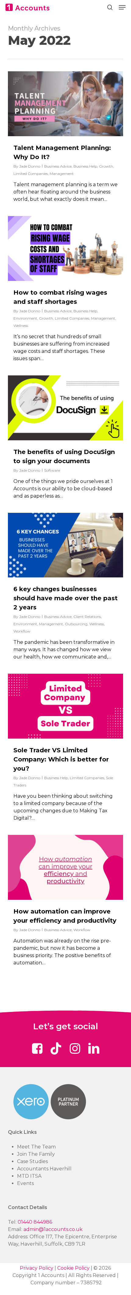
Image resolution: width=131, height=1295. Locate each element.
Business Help (85, 166)
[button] (122, 7)
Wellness (20, 325)
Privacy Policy (36, 1268)
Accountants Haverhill (44, 1169)
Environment (25, 318)
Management (62, 173)
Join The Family (36, 1154)
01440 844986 (35, 1222)
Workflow (21, 631)
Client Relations (87, 616)
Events (25, 1183)
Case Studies (32, 1161)
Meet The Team (36, 1147)
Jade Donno (29, 166)
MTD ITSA (29, 1176)
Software (52, 470)
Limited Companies (30, 173)
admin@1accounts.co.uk (53, 1229)
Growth (106, 166)
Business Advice (58, 166)
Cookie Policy (73, 1268)
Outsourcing (76, 624)
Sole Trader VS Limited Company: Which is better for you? (61, 759)
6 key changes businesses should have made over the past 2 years (65, 598)
